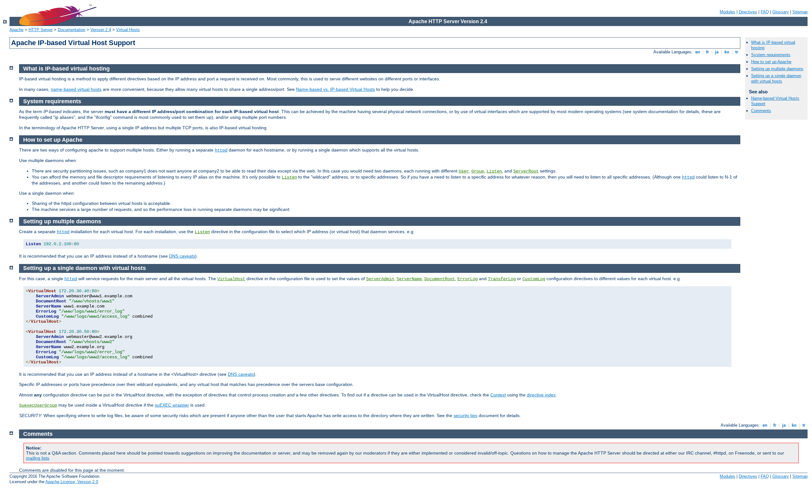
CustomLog (533, 278)
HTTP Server (41, 29)
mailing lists (37, 458)
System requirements (770, 54)
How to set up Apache (771, 61)
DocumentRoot (439, 278)
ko (726, 52)
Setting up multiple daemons (777, 68)
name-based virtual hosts (76, 89)
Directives (748, 12)
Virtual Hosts (128, 29)
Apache (16, 29)
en (697, 52)
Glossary (780, 12)
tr (736, 52)
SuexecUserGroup (38, 405)
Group (477, 171)
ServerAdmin (380, 278)
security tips (465, 415)
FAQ (765, 12)
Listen (494, 171)
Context (498, 394)
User (464, 171)
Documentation (71, 29)
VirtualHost (231, 278)
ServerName (409, 278)
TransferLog (502, 278)
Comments (761, 110)
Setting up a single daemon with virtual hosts (776, 78)
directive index (541, 394)
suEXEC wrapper (172, 405)
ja (717, 52)
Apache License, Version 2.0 (71, 481)
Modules (727, 12)
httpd (221, 150)
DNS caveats (182, 256)
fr (707, 52)
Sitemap (800, 12)
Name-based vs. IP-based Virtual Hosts (335, 89)
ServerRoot (526, 171)
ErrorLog (467, 278)
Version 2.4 (100, 29)
